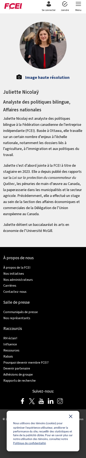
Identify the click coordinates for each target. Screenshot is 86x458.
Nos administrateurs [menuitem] (18, 279)
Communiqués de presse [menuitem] (20, 312)
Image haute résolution (47, 78)
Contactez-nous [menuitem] (15, 291)
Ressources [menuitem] (11, 350)
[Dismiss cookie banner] (70, 417)
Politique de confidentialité (29, 443)
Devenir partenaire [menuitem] (16, 368)
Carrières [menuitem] (9, 285)
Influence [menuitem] (10, 344)
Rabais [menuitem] (8, 356)
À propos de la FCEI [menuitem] (16, 267)
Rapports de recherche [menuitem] (19, 380)
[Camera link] (19, 78)
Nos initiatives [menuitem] (13, 273)
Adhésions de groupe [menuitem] (18, 374)
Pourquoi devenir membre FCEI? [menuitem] (26, 362)
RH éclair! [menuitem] (10, 338)
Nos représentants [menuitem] (16, 318)
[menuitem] (49, 6)
